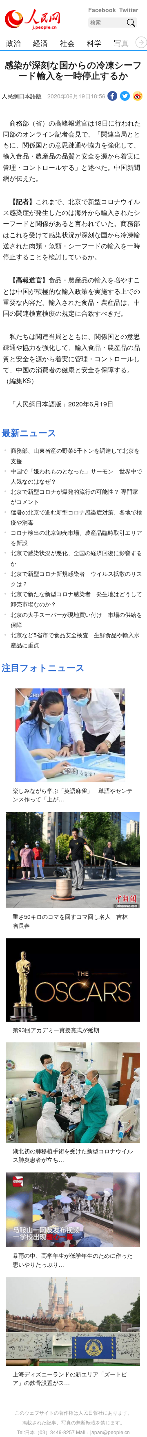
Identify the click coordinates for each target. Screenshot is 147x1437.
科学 (94, 42)
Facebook (102, 10)
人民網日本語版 (22, 96)
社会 (67, 42)
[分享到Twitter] (125, 96)
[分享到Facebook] (112, 96)
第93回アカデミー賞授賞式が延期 (56, 1030)
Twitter (128, 10)
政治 (13, 42)
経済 (40, 42)
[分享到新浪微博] (138, 96)
